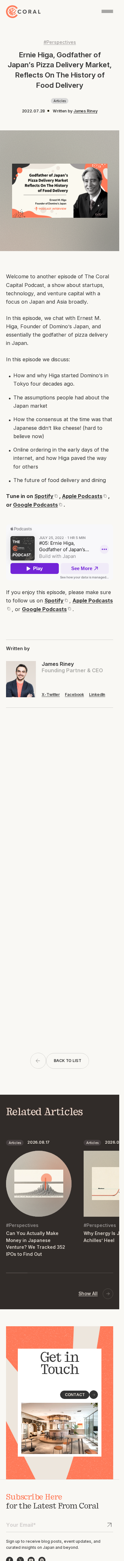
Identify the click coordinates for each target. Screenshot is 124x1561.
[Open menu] (107, 11)
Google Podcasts (35, 505)
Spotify (43, 496)
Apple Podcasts (82, 496)
